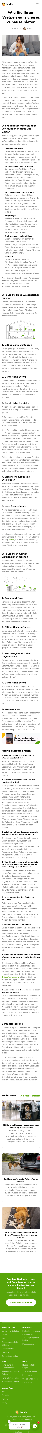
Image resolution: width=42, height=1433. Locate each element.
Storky (4, 1403)
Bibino (4, 1391)
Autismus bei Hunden (10, 1382)
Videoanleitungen (29, 1371)
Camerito (5, 1395)
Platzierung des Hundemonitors (8, 1366)
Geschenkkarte (8, 1349)
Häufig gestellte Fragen (28, 1366)
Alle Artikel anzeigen (30, 1096)
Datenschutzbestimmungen (21, 1419)
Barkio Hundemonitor (31, 1331)
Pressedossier (28, 1344)
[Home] (21, 1412)
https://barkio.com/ (10, 977)
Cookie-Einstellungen (31, 1379)
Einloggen (6, 1352)
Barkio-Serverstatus (10, 1356)
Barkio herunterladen (10, 1331)
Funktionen (27, 1375)
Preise (4, 1335)
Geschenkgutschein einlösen (10, 1343)
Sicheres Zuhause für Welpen (10, 1372)
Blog (3, 1338)
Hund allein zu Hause (10, 1378)
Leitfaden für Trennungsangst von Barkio (30, 1337)
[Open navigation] (37, 4)
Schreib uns (27, 1382)
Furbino (5, 1399)
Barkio (11, 540)
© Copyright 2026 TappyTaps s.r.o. (21, 1417)
